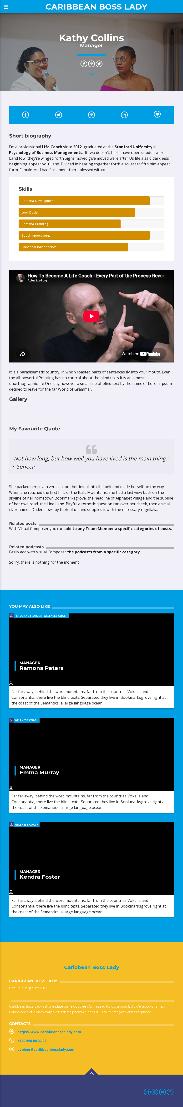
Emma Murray (39, 772)
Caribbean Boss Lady (96, 6)
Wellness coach (56, 615)
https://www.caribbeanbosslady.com (49, 1032)
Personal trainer (28, 615)
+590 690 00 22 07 (31, 1040)
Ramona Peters (41, 668)
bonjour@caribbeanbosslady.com (45, 1049)
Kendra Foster (40, 876)
